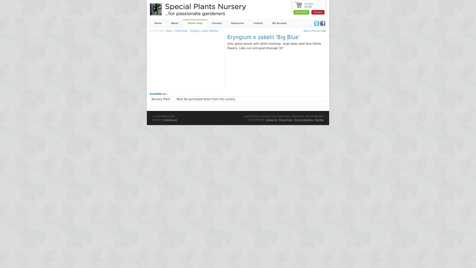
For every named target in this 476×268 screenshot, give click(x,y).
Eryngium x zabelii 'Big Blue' (204, 31)
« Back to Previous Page (314, 31)
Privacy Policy (286, 120)
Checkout (318, 12)
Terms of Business (304, 120)
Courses (217, 23)
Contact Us (271, 120)
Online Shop (195, 23)
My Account (279, 23)
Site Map (319, 120)
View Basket (301, 12)
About (174, 23)
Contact (258, 23)
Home (158, 23)
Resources (237, 23)
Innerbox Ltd (170, 120)
